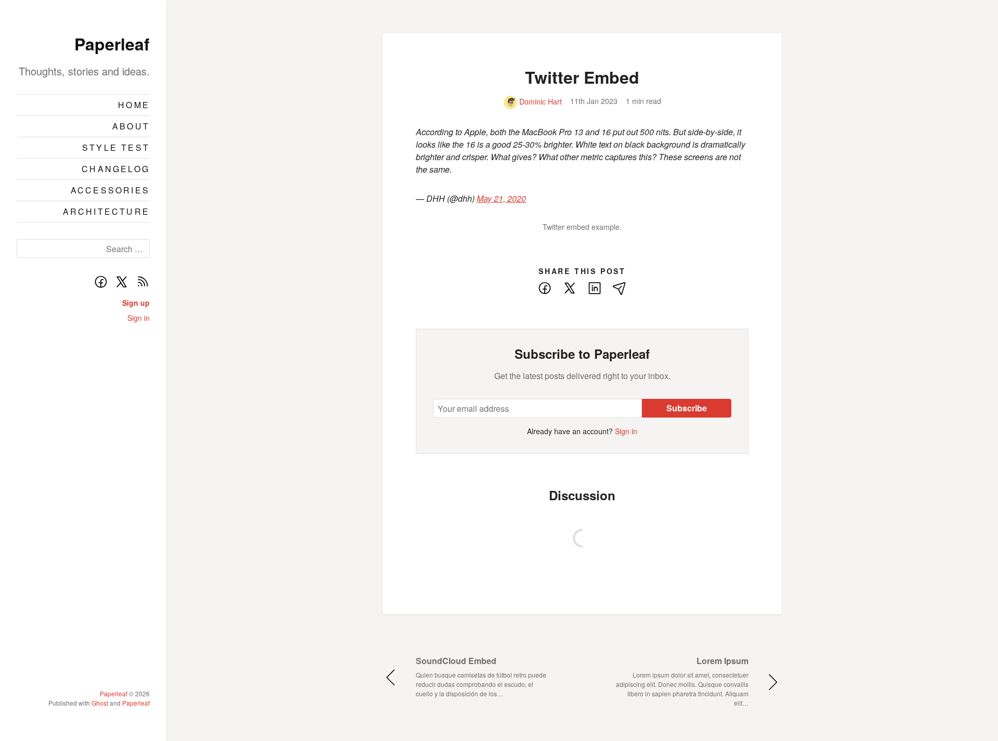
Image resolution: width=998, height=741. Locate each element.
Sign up (136, 302)
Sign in (138, 318)
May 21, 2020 (501, 198)
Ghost (99, 702)
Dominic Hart (539, 101)
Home (134, 105)
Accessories (110, 190)
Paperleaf (112, 44)
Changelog (116, 169)
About (131, 126)
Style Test (116, 147)
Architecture (106, 211)
